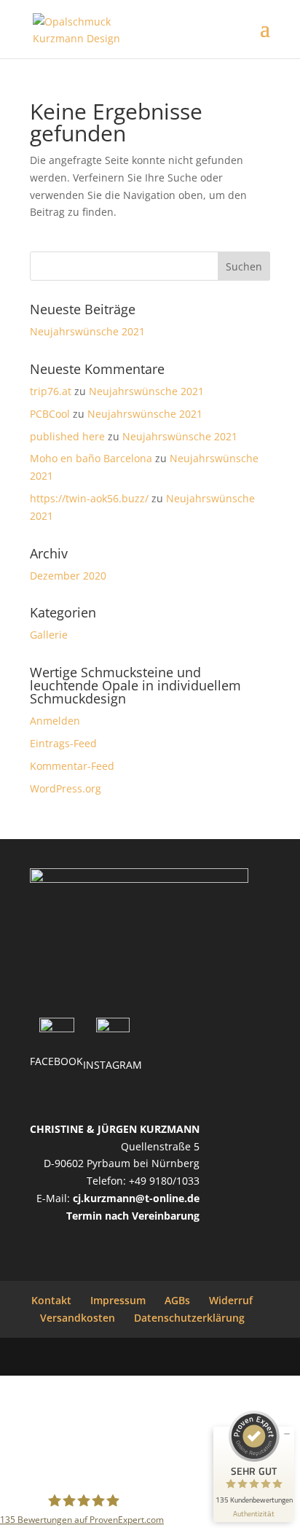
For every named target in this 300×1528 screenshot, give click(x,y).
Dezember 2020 (68, 575)
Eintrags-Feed (63, 743)
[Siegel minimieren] (287, 1434)
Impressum (118, 1300)
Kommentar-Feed (72, 766)
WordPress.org (65, 788)
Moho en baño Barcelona (91, 458)
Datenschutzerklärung (189, 1318)
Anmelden (55, 721)
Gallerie (49, 635)
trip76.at (50, 391)
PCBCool (50, 414)
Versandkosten (77, 1318)
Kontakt (51, 1300)
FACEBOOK (56, 1061)
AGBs (177, 1300)
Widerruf (231, 1300)
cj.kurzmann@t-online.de (136, 1198)
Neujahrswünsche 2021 (87, 331)
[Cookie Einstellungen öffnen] (109, 1481)
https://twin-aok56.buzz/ (89, 498)
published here (67, 436)
